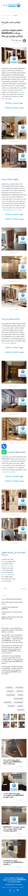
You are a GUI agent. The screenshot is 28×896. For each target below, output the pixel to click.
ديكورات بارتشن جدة (18, 702)
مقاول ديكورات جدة (17, 40)
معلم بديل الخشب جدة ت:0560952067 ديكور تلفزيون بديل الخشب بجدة (11, 671)
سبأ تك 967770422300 (10, 884)
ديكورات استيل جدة (10, 694)
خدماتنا (8, 887)
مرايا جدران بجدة (11, 706)
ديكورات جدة (21, 92)
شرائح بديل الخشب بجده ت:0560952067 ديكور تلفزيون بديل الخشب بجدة (13, 761)
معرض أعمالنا (14, 887)
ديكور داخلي (20, 706)
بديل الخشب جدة (19, 687)
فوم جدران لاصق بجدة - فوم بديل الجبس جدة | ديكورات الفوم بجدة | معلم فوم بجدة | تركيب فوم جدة (12, 668)
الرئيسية (15, 15)
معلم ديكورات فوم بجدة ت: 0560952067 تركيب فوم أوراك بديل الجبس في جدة (11, 650)
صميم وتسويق (19, 884)
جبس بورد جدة (10, 691)
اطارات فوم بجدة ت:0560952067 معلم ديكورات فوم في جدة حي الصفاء (12, 661)
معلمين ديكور (21, 709)
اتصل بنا (4, 887)
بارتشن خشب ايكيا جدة (7, 565)
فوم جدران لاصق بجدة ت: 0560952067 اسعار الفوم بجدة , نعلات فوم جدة (13, 795)
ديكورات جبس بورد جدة (16, 209)
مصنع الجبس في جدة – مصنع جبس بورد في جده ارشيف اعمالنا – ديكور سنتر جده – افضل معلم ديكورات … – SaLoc (12, 636)
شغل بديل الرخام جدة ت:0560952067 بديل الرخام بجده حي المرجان (13, 862)
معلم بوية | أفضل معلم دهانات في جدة (11, 599)
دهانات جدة (20, 694)
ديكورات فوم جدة (7, 702)
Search (5, 588)
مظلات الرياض (6, 209)
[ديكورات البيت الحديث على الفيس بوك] (17, 890)
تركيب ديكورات (19, 691)
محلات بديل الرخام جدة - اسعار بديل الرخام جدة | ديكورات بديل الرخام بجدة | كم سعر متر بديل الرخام (12, 647)
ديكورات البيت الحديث (18, 698)
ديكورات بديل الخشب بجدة (8, 471)
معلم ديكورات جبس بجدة (8, 574)
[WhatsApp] (4, 451)
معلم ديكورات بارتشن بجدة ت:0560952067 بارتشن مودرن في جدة (12, 33)
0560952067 (16, 103)
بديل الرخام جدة (9, 687)
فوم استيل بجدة (6, 343)
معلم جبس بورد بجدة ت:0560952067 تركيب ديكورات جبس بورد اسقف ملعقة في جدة (12, 640)
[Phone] (4, 446)
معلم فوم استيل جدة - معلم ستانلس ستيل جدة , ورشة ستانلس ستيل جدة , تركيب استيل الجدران (12, 657)
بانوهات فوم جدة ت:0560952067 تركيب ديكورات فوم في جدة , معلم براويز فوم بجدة (14, 829)
